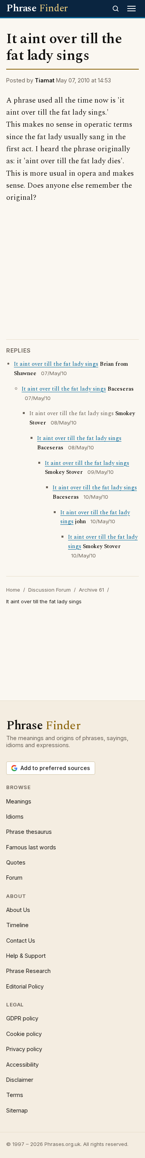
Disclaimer (19, 1079)
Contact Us (20, 940)
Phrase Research (28, 971)
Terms (14, 1095)
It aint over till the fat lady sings (56, 364)
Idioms (15, 816)
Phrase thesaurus (29, 831)
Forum (14, 877)
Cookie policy (24, 1033)
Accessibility (22, 1064)
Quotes (16, 862)
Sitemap (17, 1110)
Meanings (18, 801)
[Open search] (116, 8)
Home (13, 590)
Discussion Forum (49, 590)
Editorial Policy (25, 986)
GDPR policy (22, 1018)
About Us (18, 909)
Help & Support (26, 955)
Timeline (17, 925)
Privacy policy (24, 1049)
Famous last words (31, 847)
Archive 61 (91, 590)
